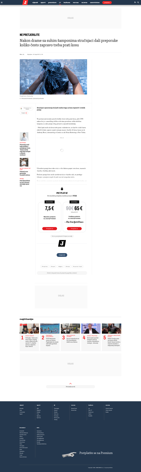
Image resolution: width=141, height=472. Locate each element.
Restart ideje (73, 410)
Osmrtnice (95, 2)
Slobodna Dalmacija (24, 432)
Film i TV (90, 410)
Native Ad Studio (23, 457)
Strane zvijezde (109, 410)
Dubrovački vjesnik (23, 447)
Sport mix (39, 417)
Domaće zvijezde (109, 408)
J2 (60, 2)
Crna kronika (22, 412)
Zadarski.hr (22, 451)
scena (108, 405)
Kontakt (38, 442)
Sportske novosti (23, 434)
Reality (107, 412)
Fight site (39, 416)
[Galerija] (53, 76)
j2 (54, 405)
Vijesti (35, 2)
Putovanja (56, 416)
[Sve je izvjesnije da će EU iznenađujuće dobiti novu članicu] (70, 329)
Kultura (67, 2)
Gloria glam (22, 445)
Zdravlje (55, 412)
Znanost (55, 410)
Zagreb (21, 414)
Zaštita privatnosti (40, 434)
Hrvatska (21, 408)
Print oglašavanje (40, 440)
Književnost (90, 412)
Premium (52, 2)
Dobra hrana (22, 442)
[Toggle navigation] (1, 2)
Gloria (21, 444)
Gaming (55, 419)
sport (38, 405)
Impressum (39, 431)
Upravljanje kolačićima (41, 444)
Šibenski (21, 453)
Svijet (21, 410)
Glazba (89, 414)
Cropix (21, 455)
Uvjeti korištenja (40, 432)
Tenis (38, 414)
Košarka (38, 412)
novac (73, 405)
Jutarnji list (22, 431)
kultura (90, 405)
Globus (21, 436)
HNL (38, 408)
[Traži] (138, 2)
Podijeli (23, 113)
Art (89, 408)
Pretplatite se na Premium (96, 453)
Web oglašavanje (40, 438)
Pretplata (107, 2)
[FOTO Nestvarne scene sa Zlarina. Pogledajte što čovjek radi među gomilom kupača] (50, 329)
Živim (21, 449)
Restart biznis (74, 408)
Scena (84, 2)
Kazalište (90, 416)
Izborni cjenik (40, 436)
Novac (76, 2)
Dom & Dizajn (22, 440)
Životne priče (56, 417)
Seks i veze (56, 414)
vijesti (22, 405)
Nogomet (39, 410)
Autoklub (22, 438)
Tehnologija (56, 408)
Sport (43, 2)
